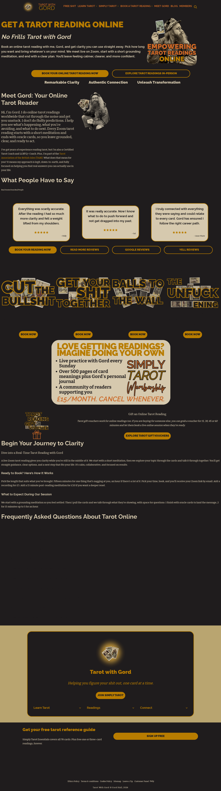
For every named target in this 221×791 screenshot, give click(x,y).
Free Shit (69, 6)
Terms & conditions (89, 781)
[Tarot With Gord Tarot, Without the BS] (39, 7)
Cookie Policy (106, 781)
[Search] (195, 6)
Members (185, 6)
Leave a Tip (128, 781)
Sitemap (117, 781)
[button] (96, 6)
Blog (174, 6)
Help (152, 781)
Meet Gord (161, 6)
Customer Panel (141, 781)
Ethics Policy (73, 781)
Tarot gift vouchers (88, 421)
